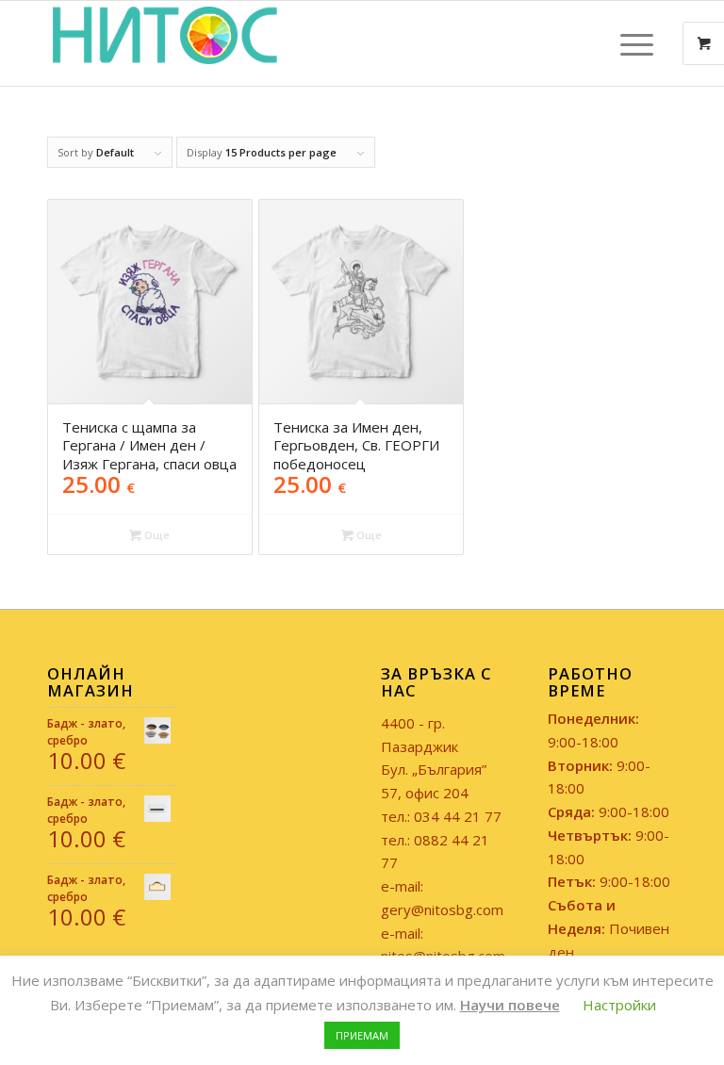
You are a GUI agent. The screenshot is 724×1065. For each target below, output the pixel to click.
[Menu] (627, 43)
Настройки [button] (619, 1004)
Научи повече (510, 1004)
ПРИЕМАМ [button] (362, 1035)
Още (155, 535)
